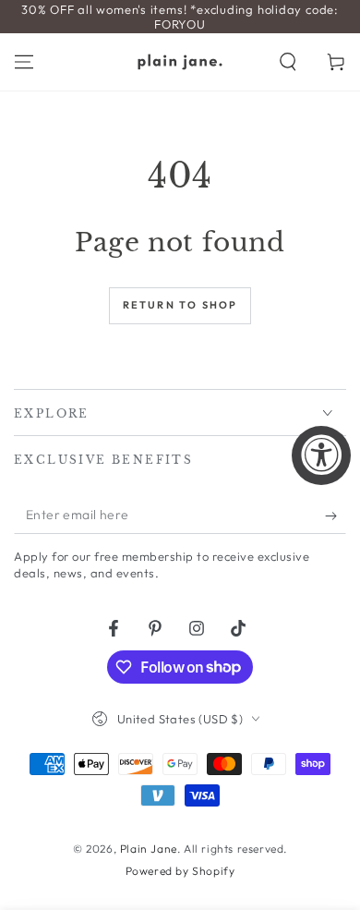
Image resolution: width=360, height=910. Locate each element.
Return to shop (180, 304)
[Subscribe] (335, 515)
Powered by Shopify (180, 871)
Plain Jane (148, 848)
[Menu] (24, 62)
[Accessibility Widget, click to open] (321, 455)
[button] (288, 62)
